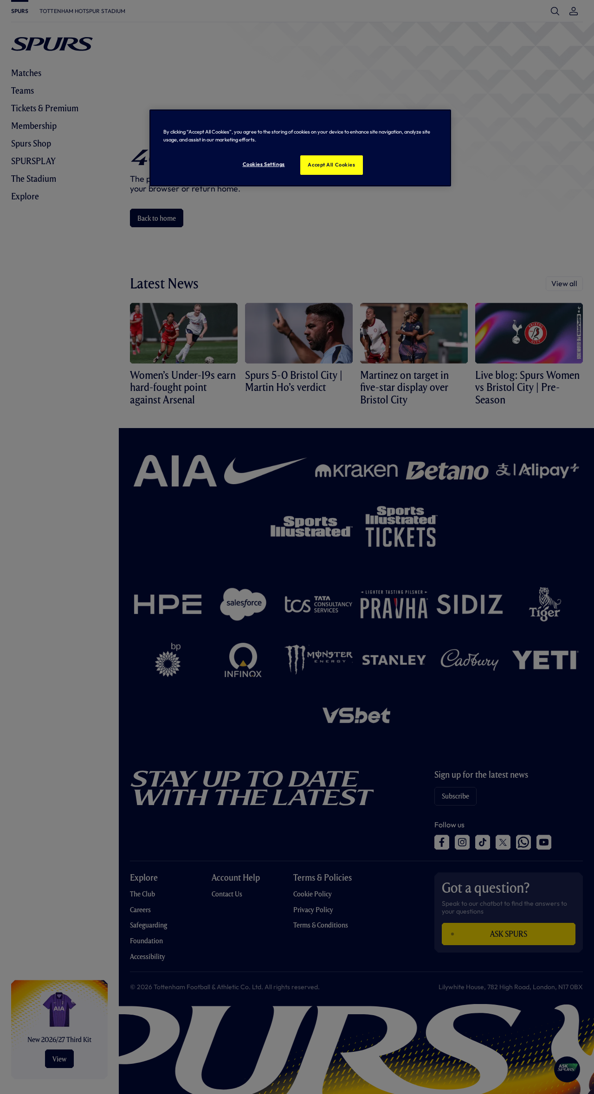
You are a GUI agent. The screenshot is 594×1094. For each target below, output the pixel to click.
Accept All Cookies (331, 164)
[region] (300, 147)
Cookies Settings (264, 164)
